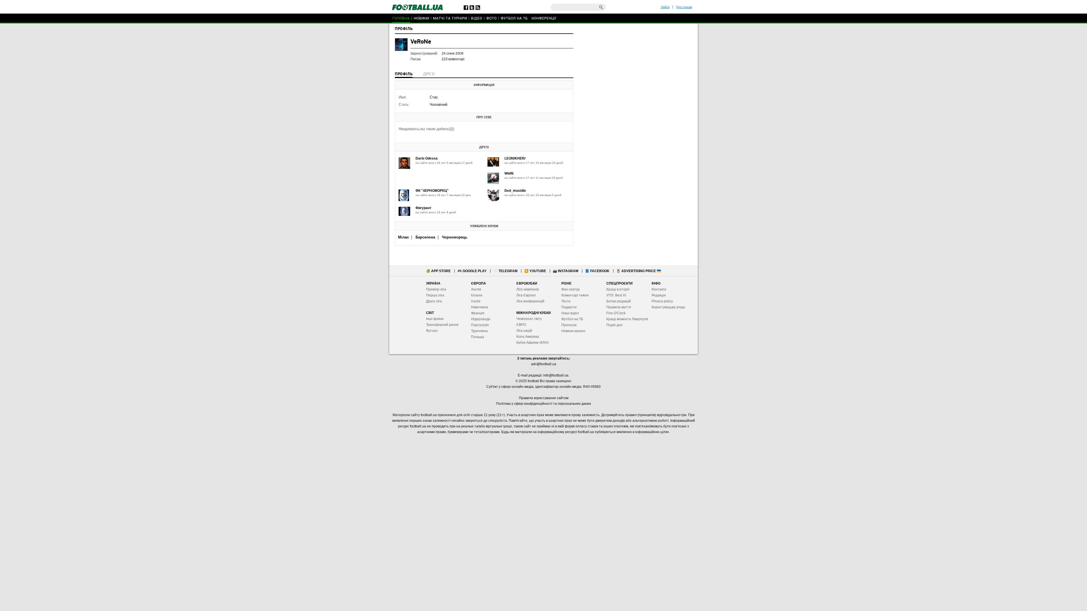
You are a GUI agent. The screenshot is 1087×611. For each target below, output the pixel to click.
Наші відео (570, 313)
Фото (491, 18)
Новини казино (573, 331)
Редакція (659, 295)
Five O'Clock (616, 313)
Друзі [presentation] (429, 74)
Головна (401, 18)
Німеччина (479, 307)
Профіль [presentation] (403, 74)
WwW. (509, 173)
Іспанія (476, 295)
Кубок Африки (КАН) (532, 343)
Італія (475, 301)
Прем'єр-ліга (436, 289)
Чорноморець (454, 237)
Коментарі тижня (575, 295)
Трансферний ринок (442, 325)
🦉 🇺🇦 (638, 271)
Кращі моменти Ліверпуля (627, 319)
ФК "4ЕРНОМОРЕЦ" (432, 191)
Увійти (665, 7)
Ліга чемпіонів (527, 289)
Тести (565, 301)
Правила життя (618, 307)
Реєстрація (684, 7)
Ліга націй (524, 331)
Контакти (659, 289)
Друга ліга (434, 301)
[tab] (403, 75)
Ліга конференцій (530, 301)
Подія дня (614, 325)
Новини (421, 18)
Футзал (432, 331)
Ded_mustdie (515, 191)
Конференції (544, 18)
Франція (477, 313)
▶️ (535, 271)
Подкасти (569, 307)
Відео (476, 18)
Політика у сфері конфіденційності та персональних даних (543, 404)
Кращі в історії (617, 289)
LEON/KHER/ (514, 158)
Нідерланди (480, 319)
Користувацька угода (668, 307)
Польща (477, 337)
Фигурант (423, 208)
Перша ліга (435, 295)
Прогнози (569, 325)
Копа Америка (527, 337)
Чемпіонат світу (529, 319)
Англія (476, 289)
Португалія (480, 325)
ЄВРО (521, 325)
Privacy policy (662, 301)
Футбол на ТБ (514, 18)
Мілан (403, 237)
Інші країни (435, 319)
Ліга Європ (525, 295)
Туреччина (479, 331)
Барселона (425, 237)
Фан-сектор (570, 289)
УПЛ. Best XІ (616, 295)
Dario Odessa (427, 158)
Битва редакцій (618, 301)
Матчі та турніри (450, 18)
